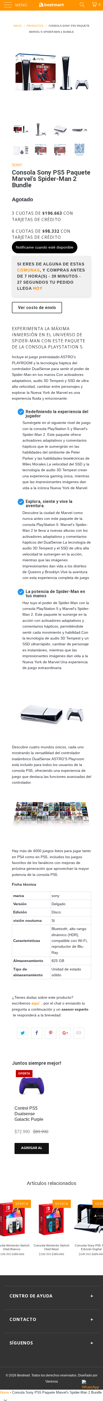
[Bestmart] (51, 5)
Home (4, 1392)
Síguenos (51, 1343)
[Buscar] (82, 4)
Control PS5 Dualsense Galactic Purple (29, 1114)
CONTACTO (51, 1319)
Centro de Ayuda (51, 1296)
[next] (86, 74)
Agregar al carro (31, 1149)
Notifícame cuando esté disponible (44, 247)
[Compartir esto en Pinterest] (50, 1033)
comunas (28, 270)
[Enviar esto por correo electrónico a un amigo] (79, 1033)
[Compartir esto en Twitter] (22, 1033)
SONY (17, 165)
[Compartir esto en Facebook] (36, 1033)
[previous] (17, 74)
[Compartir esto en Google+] (65, 1033)
